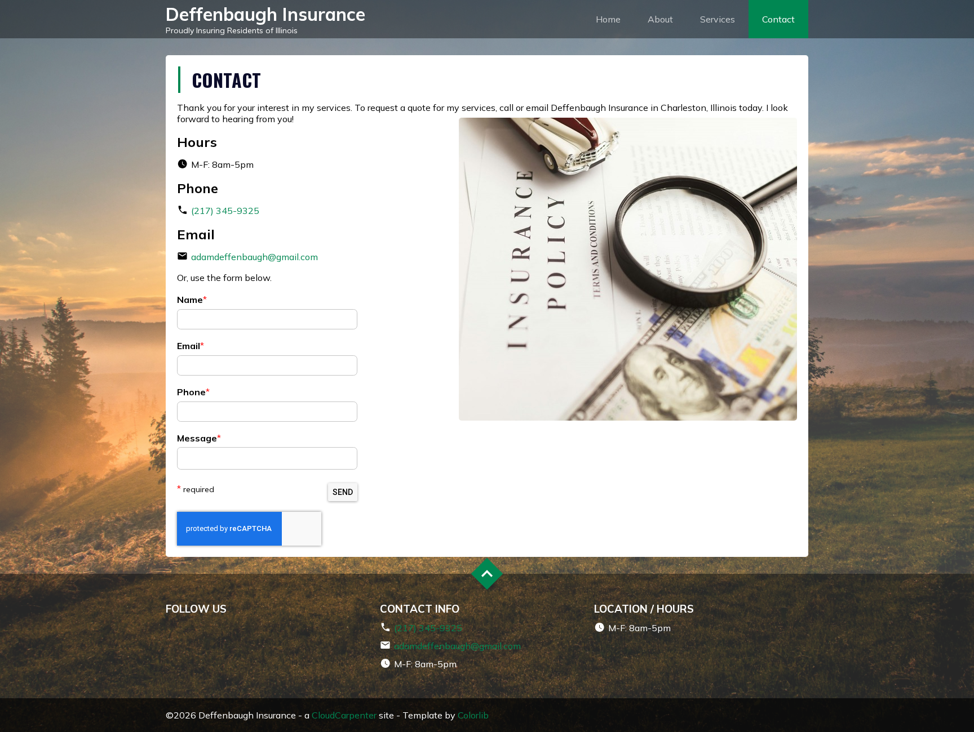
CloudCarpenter (344, 715)
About (660, 19)
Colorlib (473, 715)
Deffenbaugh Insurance (265, 14)
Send (343, 492)
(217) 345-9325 (225, 210)
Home (608, 19)
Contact (778, 19)
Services (717, 19)
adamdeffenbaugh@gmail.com (254, 256)
